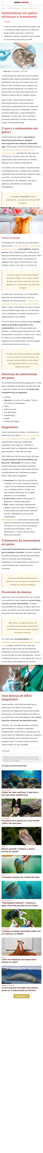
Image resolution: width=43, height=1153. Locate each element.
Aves (3, 846)
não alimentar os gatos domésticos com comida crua (21, 642)
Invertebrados (7, 900)
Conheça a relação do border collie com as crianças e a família (21, 932)
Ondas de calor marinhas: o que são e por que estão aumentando (20, 793)
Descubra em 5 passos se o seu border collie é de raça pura (21, 821)
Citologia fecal (10, 520)
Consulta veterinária (13, 8)
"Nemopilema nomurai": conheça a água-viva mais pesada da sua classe (20, 904)
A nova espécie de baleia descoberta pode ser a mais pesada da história (20, 989)
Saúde (4, 8)
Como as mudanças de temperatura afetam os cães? (19, 960)
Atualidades (6, 790)
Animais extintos (8, 985)
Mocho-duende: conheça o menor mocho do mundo (18, 850)
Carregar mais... (21, 996)
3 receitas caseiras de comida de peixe (21, 877)
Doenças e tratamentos (29, 8)
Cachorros (6, 818)
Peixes (4, 875)
